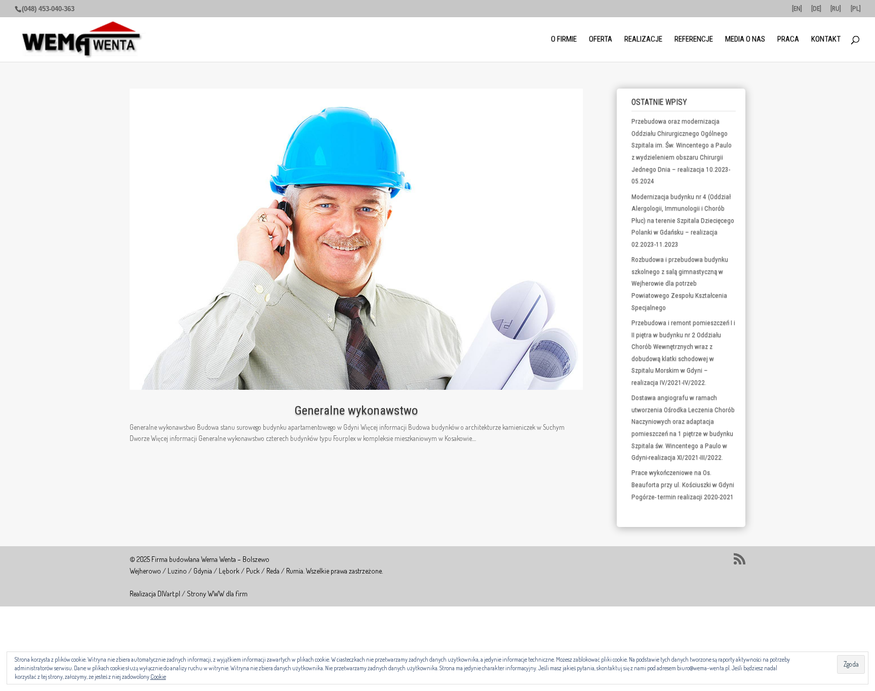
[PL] (856, 8)
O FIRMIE (564, 40)
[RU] (835, 8)
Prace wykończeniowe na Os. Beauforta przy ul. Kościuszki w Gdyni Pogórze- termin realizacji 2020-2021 (682, 484)
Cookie (158, 676)
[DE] (816, 8)
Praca (788, 40)
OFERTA (600, 40)
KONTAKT (826, 40)
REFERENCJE (693, 40)
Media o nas (745, 40)
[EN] (797, 8)
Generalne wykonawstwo (356, 410)
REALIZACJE (643, 40)
